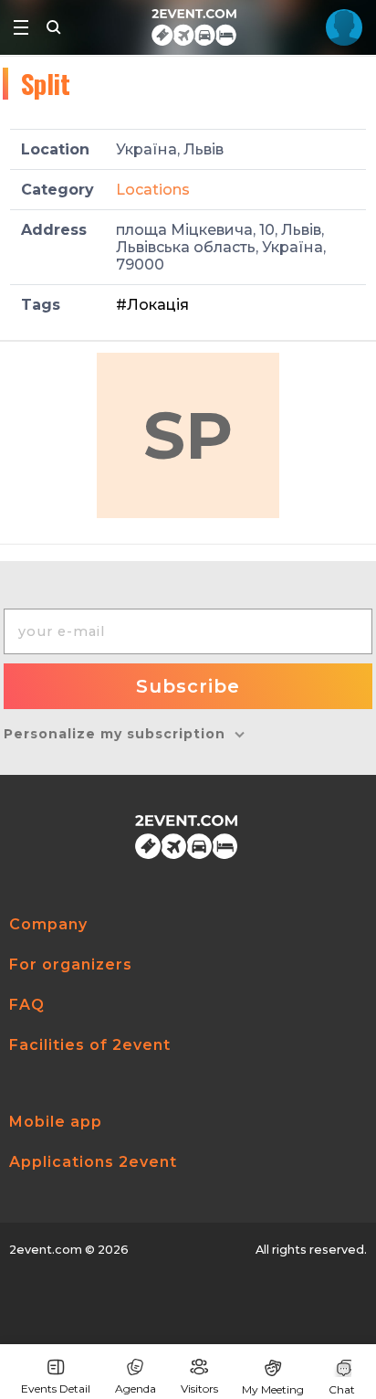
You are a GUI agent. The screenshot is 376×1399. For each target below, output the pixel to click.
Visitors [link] (199, 1388)
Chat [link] (342, 1389)
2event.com (45, 1249)
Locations (153, 189)
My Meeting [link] (273, 1389)
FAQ (27, 1004)
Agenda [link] (135, 1388)
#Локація (152, 304)
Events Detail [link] (55, 1388)
